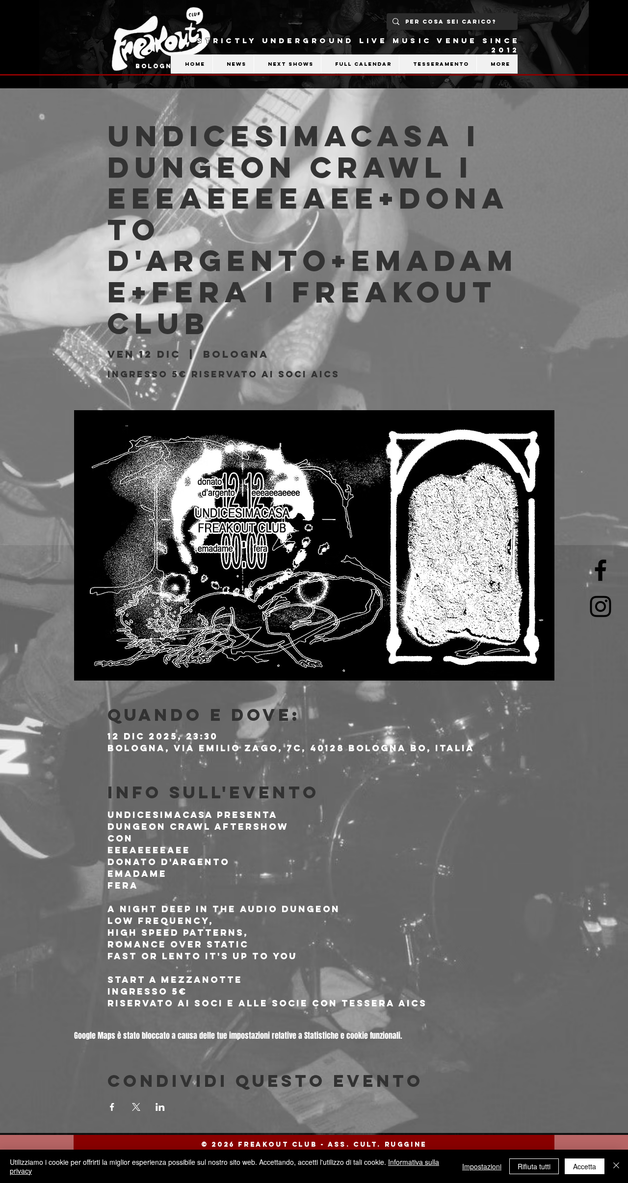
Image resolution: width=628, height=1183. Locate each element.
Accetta (584, 1166)
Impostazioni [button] (481, 1166)
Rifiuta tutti (534, 1166)
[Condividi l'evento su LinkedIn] (160, 1107)
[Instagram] (600, 606)
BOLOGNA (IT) (167, 66)
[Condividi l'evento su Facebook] (112, 1107)
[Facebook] (600, 570)
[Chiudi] (616, 1166)
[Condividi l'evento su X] (136, 1107)
